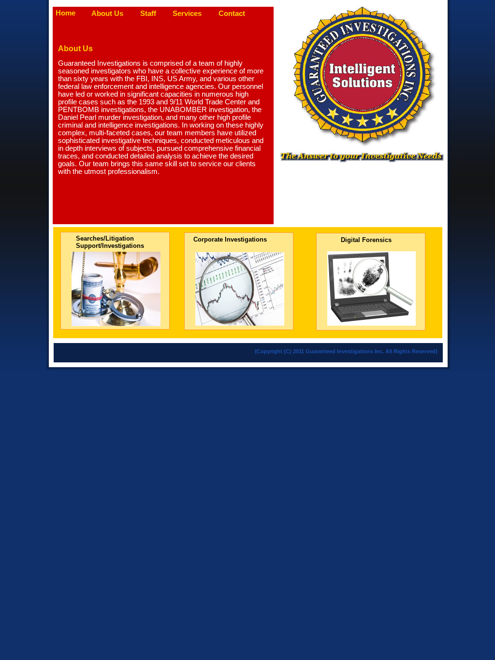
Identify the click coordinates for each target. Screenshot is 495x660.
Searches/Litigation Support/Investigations (110, 242)
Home (65, 13)
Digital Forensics (366, 240)
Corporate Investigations (230, 239)
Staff (148, 13)
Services (187, 13)
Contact (231, 13)
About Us (107, 13)
